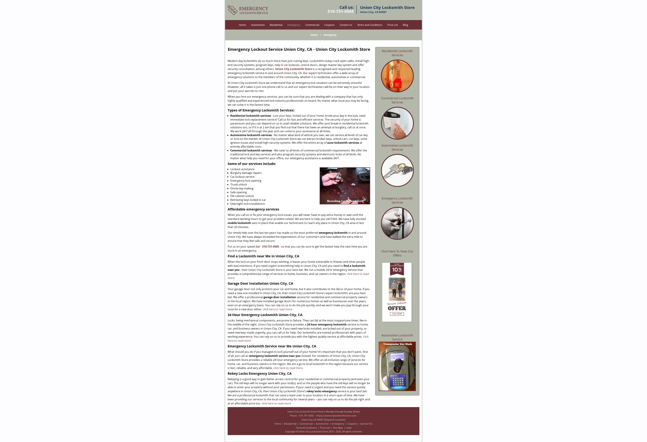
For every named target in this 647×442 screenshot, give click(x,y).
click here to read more (277, 309)
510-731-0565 (341, 11)
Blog (405, 24)
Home (242, 24)
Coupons (329, 24)
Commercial (312, 24)
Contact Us (346, 24)
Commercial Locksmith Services (397, 100)
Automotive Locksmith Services (397, 147)
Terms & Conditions (306, 427)
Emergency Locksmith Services (397, 200)
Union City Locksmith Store (293, 69)
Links (349, 427)
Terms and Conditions (369, 24)
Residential (276, 24)
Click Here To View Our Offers (397, 253)
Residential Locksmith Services (397, 53)
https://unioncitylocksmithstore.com (336, 415)
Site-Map (338, 427)
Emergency (293, 24)
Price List (392, 24)
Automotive (258, 24)
